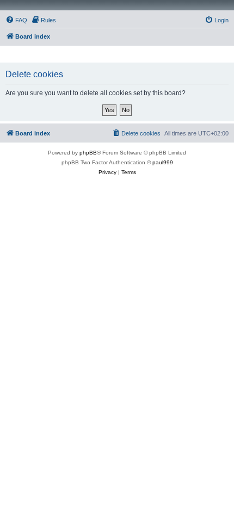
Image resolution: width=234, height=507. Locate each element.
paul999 (162, 162)
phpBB (88, 153)
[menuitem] (16, 20)
